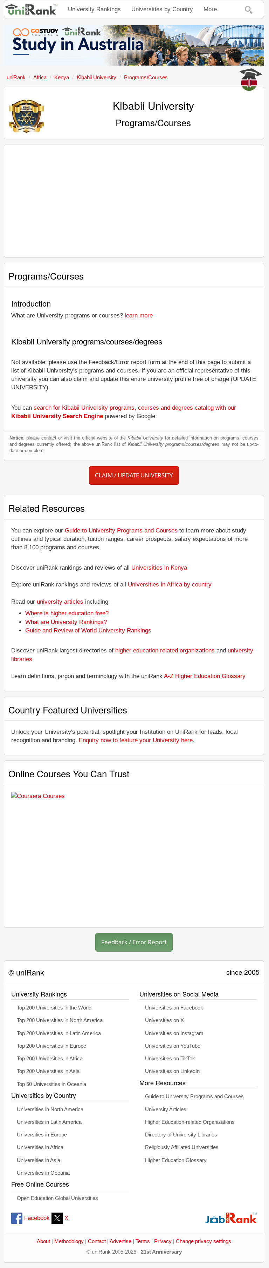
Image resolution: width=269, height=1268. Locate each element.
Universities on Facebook (174, 1008)
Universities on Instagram (174, 1033)
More (210, 9)
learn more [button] (139, 315)
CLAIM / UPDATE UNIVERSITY (134, 475)
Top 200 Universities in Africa (50, 1058)
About (43, 1241)
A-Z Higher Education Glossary (205, 676)
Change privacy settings (203, 1241)
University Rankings (94, 9)
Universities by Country (162, 9)
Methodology (69, 1241)
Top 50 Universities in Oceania (51, 1084)
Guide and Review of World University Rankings (88, 630)
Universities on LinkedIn (172, 1071)
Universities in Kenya (159, 567)
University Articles (165, 1109)
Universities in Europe (42, 1135)
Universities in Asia (38, 1160)
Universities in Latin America (49, 1122)
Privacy (163, 1241)
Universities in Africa (40, 1147)
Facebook (36, 1218)
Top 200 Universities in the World (54, 1008)
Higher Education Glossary (176, 1160)
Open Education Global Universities (57, 1198)
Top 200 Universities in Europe (51, 1046)
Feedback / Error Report (134, 942)
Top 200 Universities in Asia (48, 1071)
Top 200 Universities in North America (60, 1020)
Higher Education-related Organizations (190, 1122)
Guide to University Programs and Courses (121, 530)
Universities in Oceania (43, 1173)
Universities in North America (50, 1109)
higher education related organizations (165, 650)
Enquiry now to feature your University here (136, 740)
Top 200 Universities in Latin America (59, 1033)
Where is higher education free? (67, 613)
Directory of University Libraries (181, 1135)
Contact (97, 1241)
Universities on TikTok (170, 1058)
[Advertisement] (134, 201)
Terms (143, 1241)
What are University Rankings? (66, 622)
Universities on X (164, 1020)
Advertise (120, 1241)
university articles (60, 601)
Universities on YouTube (172, 1046)
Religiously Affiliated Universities (182, 1147)
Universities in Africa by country (170, 584)
